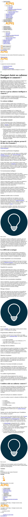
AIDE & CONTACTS (6, 46)
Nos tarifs (10, 8)
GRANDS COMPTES (8, 21)
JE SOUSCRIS (9, 18)
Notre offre (10, 6)
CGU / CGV (5, 492)
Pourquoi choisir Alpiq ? (13, 11)
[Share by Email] (4, 480)
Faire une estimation (10, 13)
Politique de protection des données (10, 499)
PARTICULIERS (7, 1)
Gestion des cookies (7, 490)
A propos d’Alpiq (7, 488)
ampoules (7, 124)
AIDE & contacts (9, 17)
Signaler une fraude (7, 495)
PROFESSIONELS (7, 28)
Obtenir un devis (4, 57)
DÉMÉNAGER (9, 15)
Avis (4, 498)
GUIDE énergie (9, 16)
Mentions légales (6, 489)
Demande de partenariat (6, 494)
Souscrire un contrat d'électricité (14, 9)
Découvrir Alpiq (11, 12)
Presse (5, 500)
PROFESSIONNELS (7, 20)
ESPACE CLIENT (6, 48)
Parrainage (5, 496)
